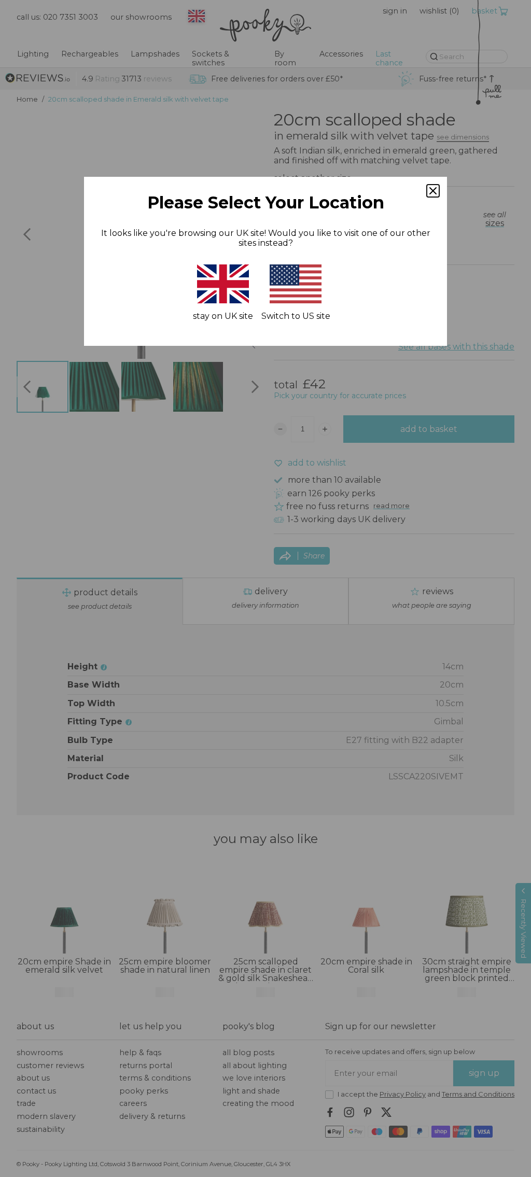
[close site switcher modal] (433, 191)
